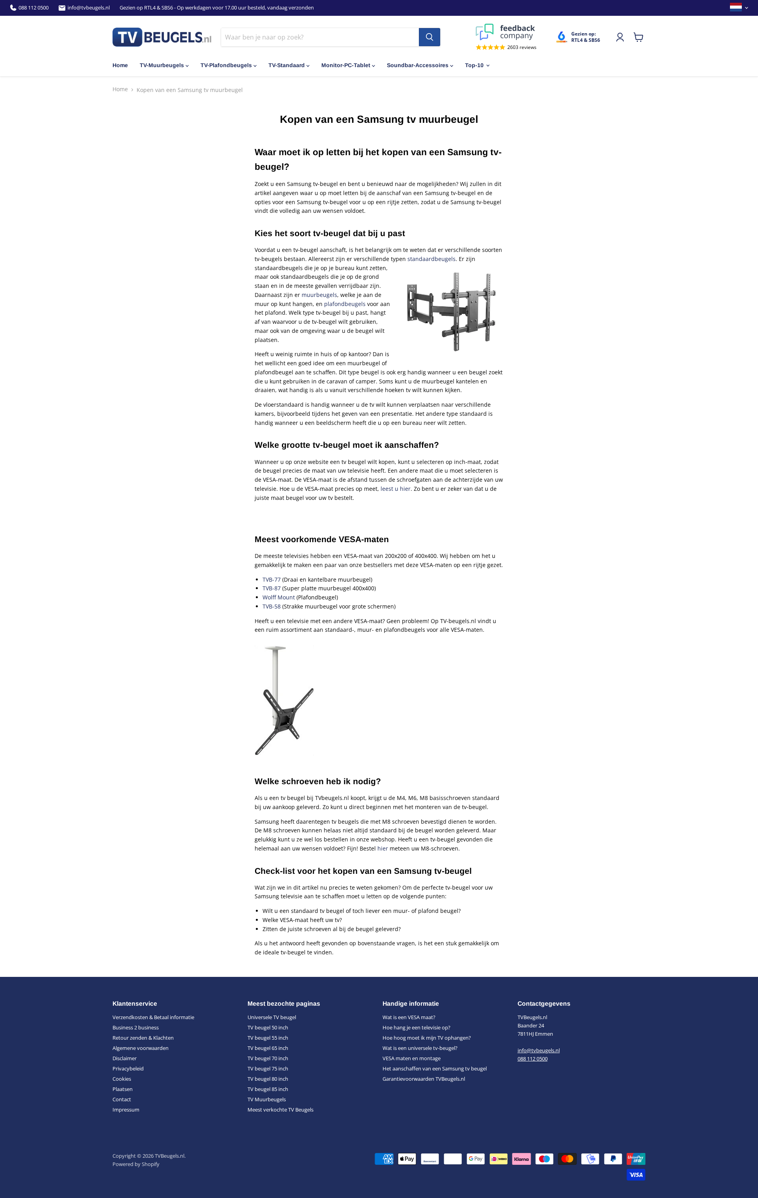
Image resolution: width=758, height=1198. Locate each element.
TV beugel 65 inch (268, 1048)
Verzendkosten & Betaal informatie (153, 1017)
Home (120, 65)
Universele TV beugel (272, 1017)
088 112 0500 (34, 8)
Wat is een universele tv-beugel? (420, 1048)
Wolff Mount (279, 597)
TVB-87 (272, 588)
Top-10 (474, 65)
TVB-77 (272, 579)
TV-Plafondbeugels (226, 65)
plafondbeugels (345, 304)
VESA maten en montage (412, 1058)
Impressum (126, 1109)
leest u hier (396, 488)
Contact (122, 1099)
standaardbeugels (431, 259)
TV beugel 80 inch (268, 1078)
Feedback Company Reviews (506, 32)
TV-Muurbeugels (162, 65)
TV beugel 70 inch (268, 1058)
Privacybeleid (128, 1068)
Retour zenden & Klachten (143, 1037)
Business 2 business (136, 1027)
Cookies (122, 1078)
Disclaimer (125, 1058)
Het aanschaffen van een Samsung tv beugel (435, 1068)
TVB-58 (272, 606)
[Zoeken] (429, 37)
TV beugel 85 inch (268, 1089)
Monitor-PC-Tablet (345, 65)
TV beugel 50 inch (268, 1027)
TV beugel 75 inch (268, 1068)
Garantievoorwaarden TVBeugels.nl (424, 1078)
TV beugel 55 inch (268, 1037)
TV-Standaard (286, 65)
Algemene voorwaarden (141, 1048)
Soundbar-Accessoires (417, 65)
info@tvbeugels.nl (89, 8)
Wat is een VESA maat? (409, 1017)
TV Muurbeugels (267, 1099)
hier (382, 848)
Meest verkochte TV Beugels (280, 1109)
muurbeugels (319, 295)
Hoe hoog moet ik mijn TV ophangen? (427, 1037)
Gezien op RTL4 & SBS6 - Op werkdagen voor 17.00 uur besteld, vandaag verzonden (217, 8)
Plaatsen (123, 1089)
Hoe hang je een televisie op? (416, 1027)
